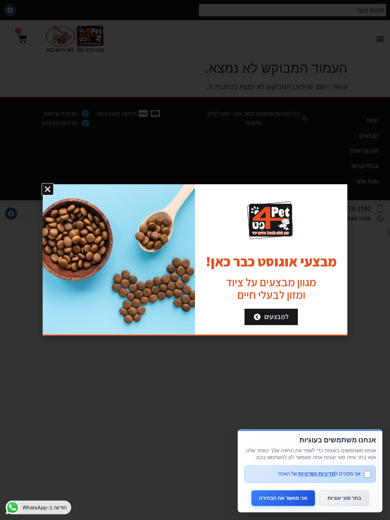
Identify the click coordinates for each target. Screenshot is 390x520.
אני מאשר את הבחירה (283, 498)
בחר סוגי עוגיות (344, 498)
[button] (48, 189)
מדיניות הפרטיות (316, 474)
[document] (195, 260)
